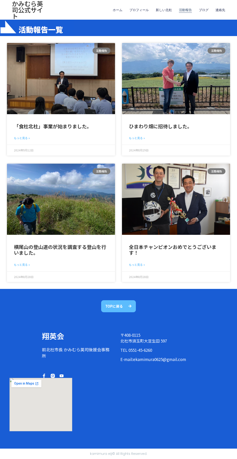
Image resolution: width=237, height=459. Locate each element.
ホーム (117, 10)
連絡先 (220, 10)
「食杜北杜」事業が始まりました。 (53, 126)
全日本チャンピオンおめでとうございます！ (172, 249)
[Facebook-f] (44, 376)
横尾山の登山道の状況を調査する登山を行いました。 (60, 249)
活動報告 (185, 10)
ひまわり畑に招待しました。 (160, 126)
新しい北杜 (164, 10)
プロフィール (139, 10)
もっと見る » (22, 138)
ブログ (204, 10)
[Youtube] (61, 376)
